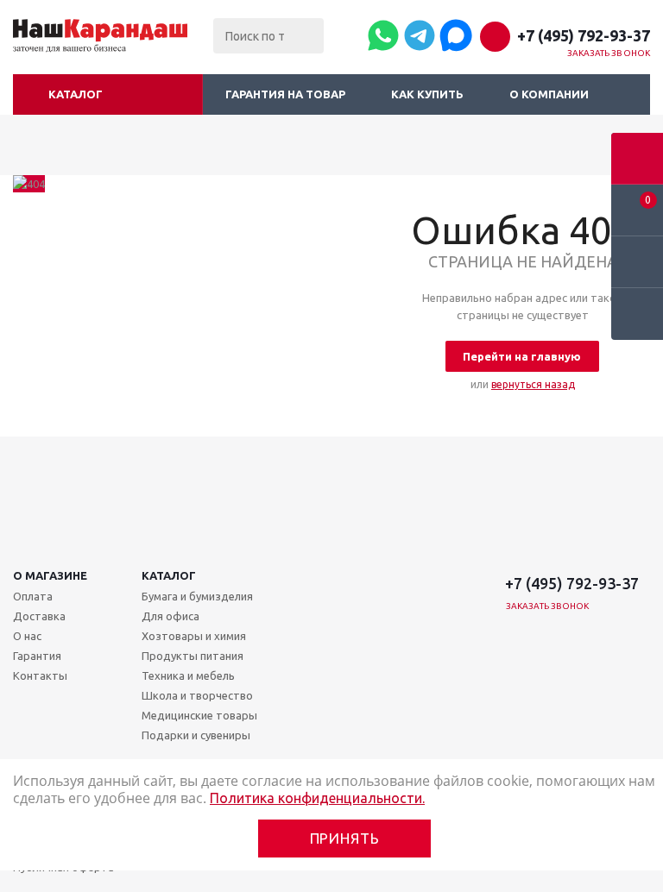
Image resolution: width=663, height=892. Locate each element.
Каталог (75, 94)
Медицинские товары (199, 715)
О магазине (50, 575)
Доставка (39, 616)
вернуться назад (533, 384)
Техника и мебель (188, 675)
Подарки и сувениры (196, 735)
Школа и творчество (197, 695)
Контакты (40, 675)
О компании (549, 94)
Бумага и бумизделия (197, 596)
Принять (345, 838)
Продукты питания (192, 656)
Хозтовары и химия (194, 636)
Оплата (33, 596)
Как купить (427, 94)
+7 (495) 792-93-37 (583, 35)
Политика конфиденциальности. (317, 798)
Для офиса (170, 616)
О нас (27, 636)
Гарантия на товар (285, 94)
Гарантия (37, 656)
